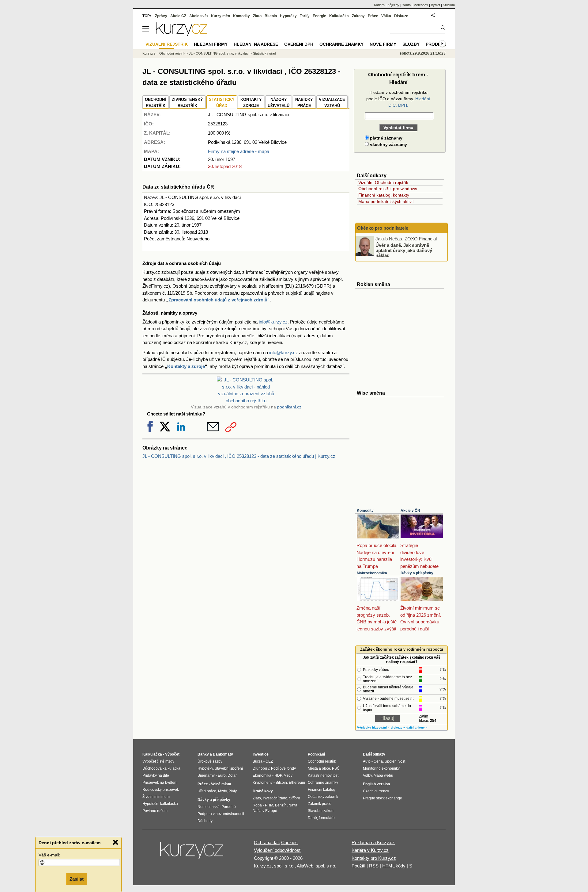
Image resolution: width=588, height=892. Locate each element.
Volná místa (221, 784)
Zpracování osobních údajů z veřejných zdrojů (217, 299)
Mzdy (222, 791)
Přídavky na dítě (155, 775)
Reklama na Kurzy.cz (373, 842)
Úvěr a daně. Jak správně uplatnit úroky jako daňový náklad (403, 250)
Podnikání (316, 754)
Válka (386, 16)
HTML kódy (393, 865)
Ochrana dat (266, 842)
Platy (232, 791)
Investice (261, 754)
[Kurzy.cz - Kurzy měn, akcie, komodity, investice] (181, 34)
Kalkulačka (339, 16)
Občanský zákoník (323, 796)
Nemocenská (209, 807)
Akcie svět (198, 16)
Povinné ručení (155, 811)
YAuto (406, 5)
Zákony (358, 16)
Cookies (289, 842)
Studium (449, 5)
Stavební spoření (229, 768)
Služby (411, 44)
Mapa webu (383, 775)
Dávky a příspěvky (417, 573)
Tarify (305, 16)
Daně (312, 818)
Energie (319, 16)
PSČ (336, 768)
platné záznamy (385, 138)
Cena (378, 761)
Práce (373, 16)
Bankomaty (223, 754)
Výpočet (172, 754)
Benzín (281, 805)
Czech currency (376, 791)
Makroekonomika (372, 573)
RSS (374, 865)
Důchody (205, 821)
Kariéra (379, 5)
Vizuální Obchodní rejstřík (383, 182)
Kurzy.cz (149, 53)
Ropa (257, 805)
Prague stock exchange (382, 798)
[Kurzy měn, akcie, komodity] (192, 853)
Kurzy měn (220, 16)
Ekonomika (262, 775)
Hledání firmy (211, 44)
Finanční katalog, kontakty (383, 195)
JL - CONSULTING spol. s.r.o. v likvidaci (219, 53)
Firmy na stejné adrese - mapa (238, 151)
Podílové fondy (283, 768)
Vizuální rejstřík (166, 44)
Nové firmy (383, 44)
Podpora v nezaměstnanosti (221, 814)
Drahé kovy (263, 791)
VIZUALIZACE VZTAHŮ (332, 102)
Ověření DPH (298, 44)
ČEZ (269, 761)
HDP (278, 775)
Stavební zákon (321, 811)
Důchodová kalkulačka (161, 768)
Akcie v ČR (410, 510)
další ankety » (417, 727)
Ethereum (297, 782)
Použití (358, 865)
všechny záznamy (388, 144)
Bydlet (435, 5)
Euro (222, 775)
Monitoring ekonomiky (381, 768)
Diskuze (401, 16)
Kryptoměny (263, 782)
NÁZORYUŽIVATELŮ (278, 102)
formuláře (327, 818)
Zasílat (77, 878)
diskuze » (398, 727)
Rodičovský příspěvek (160, 789)
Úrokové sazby (210, 761)
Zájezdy (393, 5)
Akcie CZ (178, 16)
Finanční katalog (321, 789)
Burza (257, 761)
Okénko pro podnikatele (382, 228)
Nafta (292, 805)
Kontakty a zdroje (186, 366)
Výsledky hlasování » (373, 727)
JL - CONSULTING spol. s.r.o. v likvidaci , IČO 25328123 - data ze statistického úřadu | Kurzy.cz (238, 456)
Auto (367, 761)
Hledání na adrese (256, 44)
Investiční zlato (275, 798)
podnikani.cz (289, 407)
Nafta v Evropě (265, 811)
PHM (269, 805)
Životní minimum (156, 796)
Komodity (365, 510)
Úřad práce (207, 791)
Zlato (257, 16)
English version (376, 784)
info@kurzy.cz (273, 321)
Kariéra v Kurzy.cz (370, 850)
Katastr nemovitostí (323, 775)
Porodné (228, 807)
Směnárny (206, 775)
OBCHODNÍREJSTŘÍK (155, 102)
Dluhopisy (261, 768)
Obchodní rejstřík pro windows (387, 188)
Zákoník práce (319, 804)
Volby (367, 775)
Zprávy (161, 16)
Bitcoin (271, 16)
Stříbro (294, 798)
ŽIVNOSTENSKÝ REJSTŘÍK (187, 102)
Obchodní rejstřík (172, 53)
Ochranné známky (341, 44)
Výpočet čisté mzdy (158, 761)
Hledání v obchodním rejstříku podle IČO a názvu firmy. (398, 99)
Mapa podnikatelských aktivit (386, 201)
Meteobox (420, 5)
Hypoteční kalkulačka (160, 804)
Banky (203, 754)
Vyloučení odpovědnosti (277, 850)
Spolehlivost (395, 761)
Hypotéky (288, 16)
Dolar (232, 775)
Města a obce (319, 768)
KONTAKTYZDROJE (251, 102)
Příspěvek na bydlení (159, 782)
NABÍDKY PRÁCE (304, 102)
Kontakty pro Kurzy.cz (374, 858)
